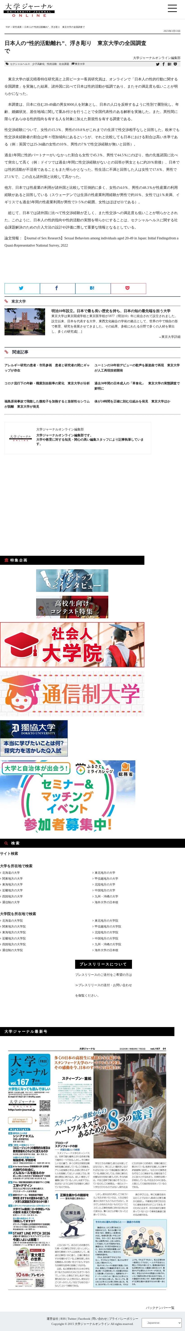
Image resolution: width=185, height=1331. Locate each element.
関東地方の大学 (12, 878)
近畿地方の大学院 (14, 938)
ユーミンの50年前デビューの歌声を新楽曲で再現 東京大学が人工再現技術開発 (137, 368)
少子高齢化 (38, 64)
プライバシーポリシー (123, 1318)
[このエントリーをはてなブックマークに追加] (169, 64)
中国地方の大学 (105, 890)
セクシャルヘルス (20, 64)
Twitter (72, 1318)
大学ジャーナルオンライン (92, 1324)
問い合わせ (99, 1318)
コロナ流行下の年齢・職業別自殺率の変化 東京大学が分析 (47, 383)
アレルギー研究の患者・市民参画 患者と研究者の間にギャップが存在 (47, 368)
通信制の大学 (11, 902)
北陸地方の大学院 (106, 932)
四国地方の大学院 (14, 944)
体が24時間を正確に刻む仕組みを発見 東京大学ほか (132, 401)
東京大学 (80, 64)
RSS (63, 1318)
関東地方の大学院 (14, 926)
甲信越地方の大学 (106, 878)
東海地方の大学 (12, 884)
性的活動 (52, 64)
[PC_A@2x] (67, 831)
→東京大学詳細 (169, 337)
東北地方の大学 (105, 872)
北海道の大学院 (12, 920)
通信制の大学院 (12, 950)
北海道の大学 (11, 872)
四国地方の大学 (12, 896)
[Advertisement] (92, 267)
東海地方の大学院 (14, 932)
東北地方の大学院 (106, 920)
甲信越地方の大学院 (108, 926)
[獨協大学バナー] (34, 755)
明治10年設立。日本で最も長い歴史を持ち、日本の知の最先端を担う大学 (111, 311)
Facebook (84, 1318)
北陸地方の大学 (105, 884)
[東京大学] (25, 323)
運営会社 (52, 1318)
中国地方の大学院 (106, 938)
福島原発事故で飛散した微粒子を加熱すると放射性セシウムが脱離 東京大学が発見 (47, 404)
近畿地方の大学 (12, 890)
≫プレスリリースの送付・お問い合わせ (103, 985)
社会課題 (64, 64)
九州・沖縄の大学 (106, 896)
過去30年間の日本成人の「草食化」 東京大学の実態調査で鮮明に (137, 386)
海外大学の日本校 (106, 902)
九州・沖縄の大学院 (108, 944)
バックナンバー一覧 (160, 1308)
